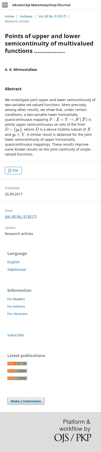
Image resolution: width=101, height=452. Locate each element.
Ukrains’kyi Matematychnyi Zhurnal (41, 5)
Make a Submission (26, 401)
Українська (16, 269)
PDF (15, 170)
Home (9, 16)
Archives (26, 16)
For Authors (16, 306)
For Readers (16, 299)
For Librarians (17, 314)
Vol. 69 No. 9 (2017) (52, 16)
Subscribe (15, 335)
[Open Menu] (5, 5)
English (13, 262)
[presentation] (68, 119)
